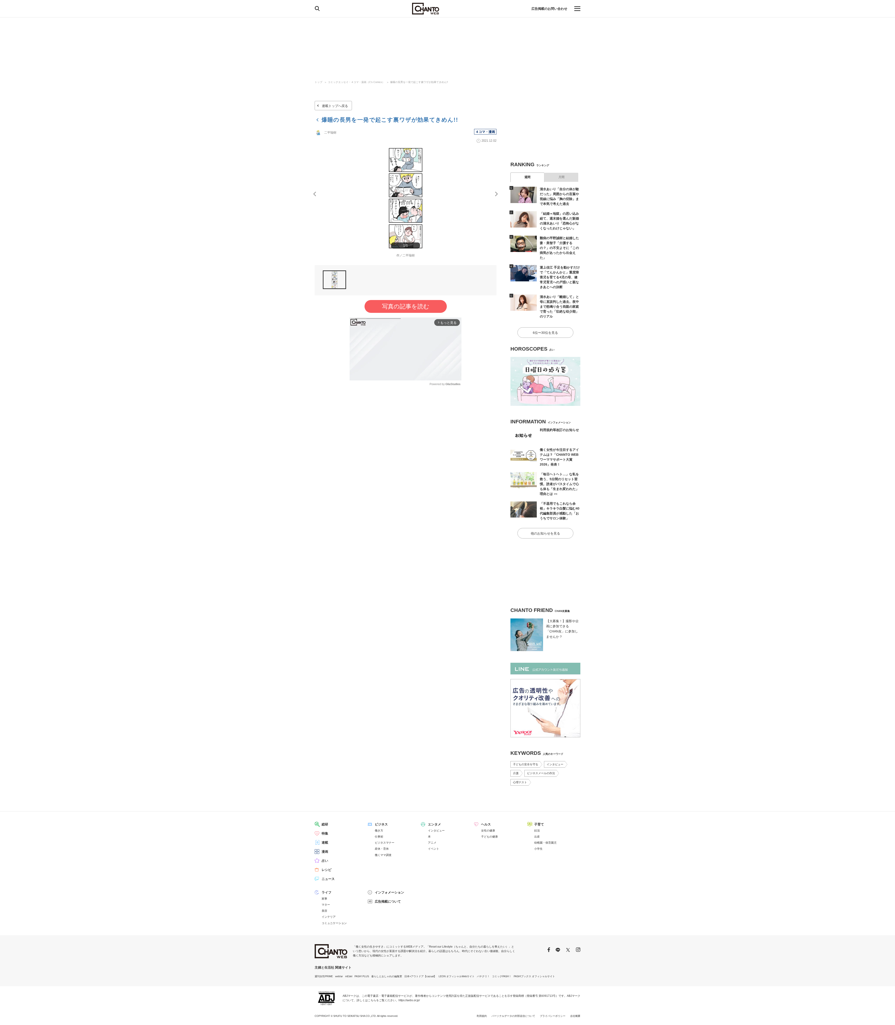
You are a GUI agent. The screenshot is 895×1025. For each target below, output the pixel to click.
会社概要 (575, 1016)
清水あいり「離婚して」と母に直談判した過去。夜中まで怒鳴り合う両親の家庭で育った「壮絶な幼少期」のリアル (559, 306)
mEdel (348, 976)
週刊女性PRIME (324, 976)
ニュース (328, 879)
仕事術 (379, 836)
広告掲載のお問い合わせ (549, 8)
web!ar (339, 976)
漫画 (325, 851)
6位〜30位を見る (545, 333)
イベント (433, 848)
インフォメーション (389, 892)
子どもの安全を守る (525, 764)
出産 (537, 836)
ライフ (326, 892)
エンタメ (434, 824)
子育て (539, 824)
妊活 (537, 830)
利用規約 (482, 1016)
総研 (325, 824)
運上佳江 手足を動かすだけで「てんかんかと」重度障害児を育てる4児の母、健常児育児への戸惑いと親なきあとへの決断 (560, 277)
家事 (324, 898)
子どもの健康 (489, 836)
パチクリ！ (483, 976)
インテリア (329, 916)
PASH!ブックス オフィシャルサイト (534, 976)
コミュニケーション (334, 923)
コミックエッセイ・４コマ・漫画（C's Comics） (356, 82)
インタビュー (555, 764)
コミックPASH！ (501, 976)
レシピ (326, 870)
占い (325, 861)
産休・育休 (382, 848)
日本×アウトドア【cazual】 (420, 976)
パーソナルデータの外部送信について (513, 1016)
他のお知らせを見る (545, 533)
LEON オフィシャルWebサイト (457, 976)
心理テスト (520, 782)
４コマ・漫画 (485, 132)
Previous (315, 194)
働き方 (379, 830)
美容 (324, 910)
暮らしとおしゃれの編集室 (386, 976)
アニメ (432, 842)
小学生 (538, 848)
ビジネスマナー (384, 842)
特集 (325, 833)
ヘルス (486, 824)
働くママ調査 (383, 855)
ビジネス (381, 824)
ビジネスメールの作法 (541, 773)
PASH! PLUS (362, 976)
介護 (516, 773)
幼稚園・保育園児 (545, 842)
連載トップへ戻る (335, 106)
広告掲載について (388, 901)
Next (496, 194)
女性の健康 (488, 830)
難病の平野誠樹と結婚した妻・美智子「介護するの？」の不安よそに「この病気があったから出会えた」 (559, 247)
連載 (325, 842)
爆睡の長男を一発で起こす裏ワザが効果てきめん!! (419, 82)
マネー (326, 904)
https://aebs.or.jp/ (409, 1000)
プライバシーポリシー (552, 1016)
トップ (318, 82)
